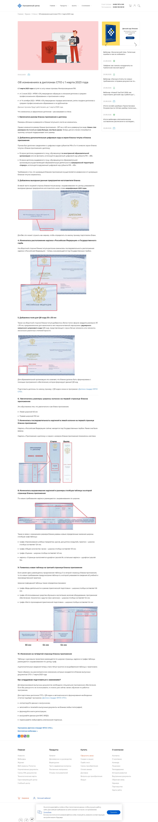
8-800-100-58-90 (118, 7)
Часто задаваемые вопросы (60, 766)
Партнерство (117, 787)
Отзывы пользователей (58, 773)
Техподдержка (117, 769)
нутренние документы (121, 776)
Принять (113, 812)
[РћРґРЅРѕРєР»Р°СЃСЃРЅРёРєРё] (22, 736)
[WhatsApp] (28, 736)
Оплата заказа (86, 769)
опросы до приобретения (91, 776)
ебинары (22, 759)
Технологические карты (27, 776)
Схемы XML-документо (27, 773)
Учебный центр (24, 783)
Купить (74, 5)
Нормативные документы (28, 769)
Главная (52, 5)
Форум (83, 780)
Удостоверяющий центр (27, 780)
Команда (115, 763)
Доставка (84, 773)
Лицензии (116, 766)
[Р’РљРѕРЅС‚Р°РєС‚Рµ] (19, 736)
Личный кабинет (44, 798)
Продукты (63, 5)
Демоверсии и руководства (60, 759)
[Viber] (25, 736)
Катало (52, 756)
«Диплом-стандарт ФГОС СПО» (54, 698)
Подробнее (47, 812)
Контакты (116, 756)
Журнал (21, 763)
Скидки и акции (87, 759)
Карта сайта (117, 790)
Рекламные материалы (58, 769)
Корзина (25, 798)
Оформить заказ (87, 756)
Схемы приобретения (89, 766)
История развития (119, 773)
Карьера (115, 783)
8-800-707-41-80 (118, 4)
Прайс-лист (85, 763)
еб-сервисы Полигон (27, 766)
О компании (86, 5)
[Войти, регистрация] (134, 5)
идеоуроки (54, 763)
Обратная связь (118, 780)
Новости (21, 756)
